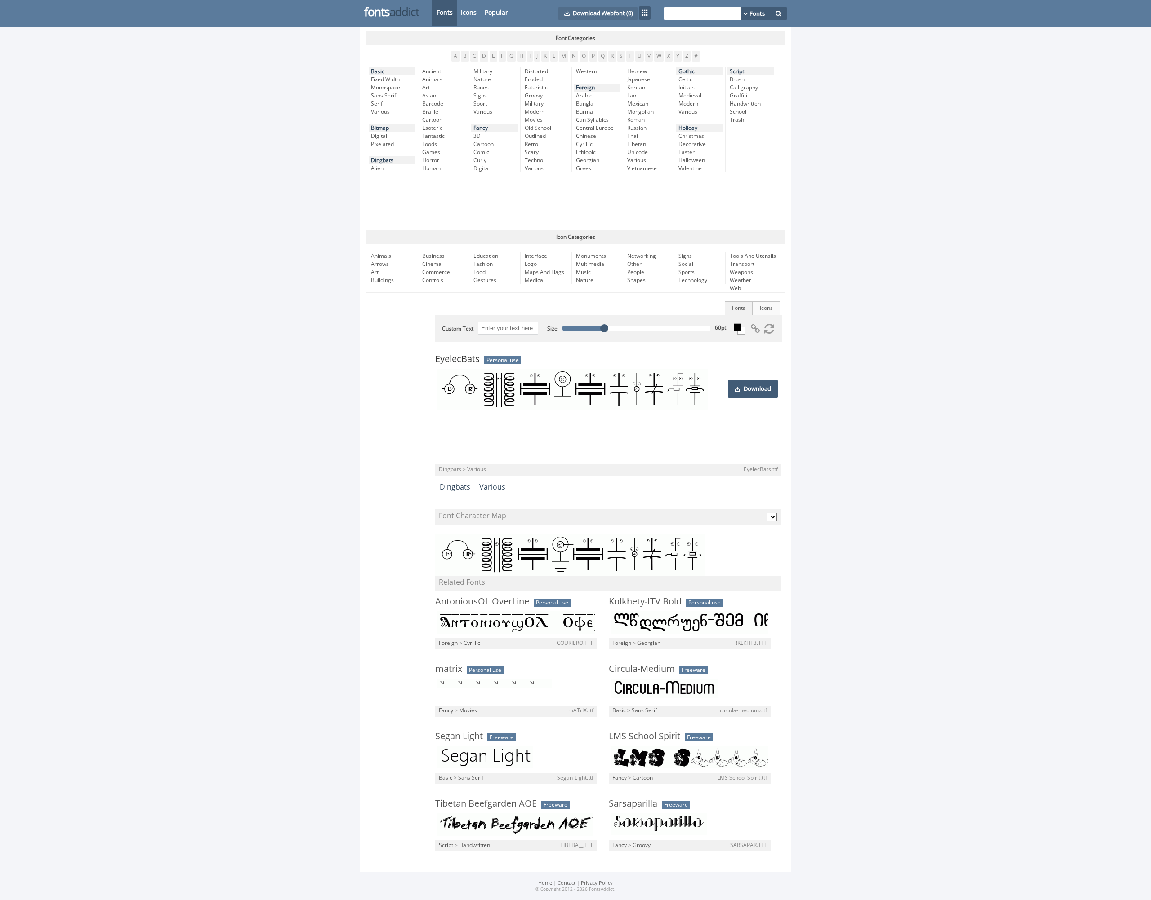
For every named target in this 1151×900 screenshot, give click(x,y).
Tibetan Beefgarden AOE (486, 803)
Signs (480, 96)
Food (479, 272)
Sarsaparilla (633, 803)
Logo (531, 264)
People (635, 272)
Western (586, 71)
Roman (636, 120)
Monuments (591, 256)
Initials (686, 87)
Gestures (484, 280)
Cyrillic (584, 144)
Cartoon (432, 120)
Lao (631, 96)
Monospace (385, 87)
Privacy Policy (597, 883)
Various (380, 112)
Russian (637, 128)
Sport (480, 104)
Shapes (636, 280)
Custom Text (457, 329)
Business (433, 256)
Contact (567, 883)
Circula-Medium (642, 668)
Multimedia (590, 264)
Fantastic (433, 136)
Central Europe (595, 128)
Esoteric (432, 128)
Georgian (587, 160)
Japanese (638, 79)
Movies (534, 120)
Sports (686, 272)
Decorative (692, 144)
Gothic (686, 71)
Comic (481, 152)
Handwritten (745, 104)
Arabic (584, 96)
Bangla (584, 104)
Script (737, 71)
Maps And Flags (544, 272)
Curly (479, 160)
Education (485, 256)
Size (552, 329)
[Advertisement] (575, 205)
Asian (429, 96)
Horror (430, 160)
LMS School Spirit (644, 736)
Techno (534, 160)
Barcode (432, 104)
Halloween (691, 160)
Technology (692, 280)
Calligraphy (744, 87)
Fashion (483, 264)
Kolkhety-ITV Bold (645, 601)
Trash (737, 120)
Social (685, 264)
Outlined (535, 136)
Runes (481, 87)
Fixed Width (385, 79)
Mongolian (640, 112)
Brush (737, 79)
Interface (536, 256)
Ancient (431, 71)
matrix (448, 668)
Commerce (436, 272)
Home (545, 883)
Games (431, 152)
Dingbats (382, 160)
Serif (377, 104)
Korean (636, 87)
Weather (740, 280)
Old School (538, 128)
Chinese (586, 136)
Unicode (637, 152)
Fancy (480, 128)
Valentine (690, 168)
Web (735, 288)
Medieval (689, 96)
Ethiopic (586, 152)
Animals (432, 79)
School (738, 112)
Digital (379, 136)
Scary (532, 152)
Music (583, 272)
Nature (482, 79)
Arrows (380, 264)
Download (757, 389)
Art (426, 87)
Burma (584, 112)
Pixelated (382, 144)
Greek (583, 168)
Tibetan (636, 144)
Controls (432, 280)
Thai (632, 136)
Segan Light (459, 736)
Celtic (685, 79)
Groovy (534, 96)
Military (482, 71)
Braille (430, 112)
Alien (377, 168)
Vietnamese (642, 168)
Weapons (741, 272)
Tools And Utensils (753, 256)
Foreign (585, 87)
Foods (429, 144)
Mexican (637, 104)
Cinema (432, 264)
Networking (641, 256)
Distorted (536, 71)
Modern (534, 112)
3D (477, 136)
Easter (686, 152)
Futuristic (536, 87)
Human (431, 168)
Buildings (382, 280)
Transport (742, 264)
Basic (377, 71)
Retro (531, 144)
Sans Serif (383, 96)
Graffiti (738, 96)
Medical (534, 280)
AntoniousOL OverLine (482, 601)
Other (634, 264)
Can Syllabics (592, 120)
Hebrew (637, 71)
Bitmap (380, 128)
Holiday (687, 128)
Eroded (534, 79)
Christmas (691, 136)
